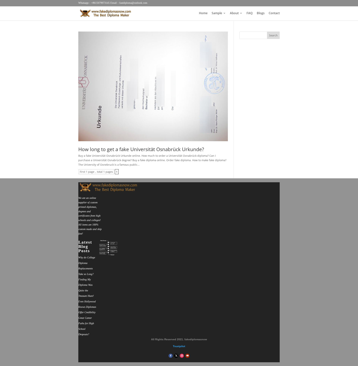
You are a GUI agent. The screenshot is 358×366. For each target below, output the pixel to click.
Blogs (261, 13)
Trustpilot (179, 346)
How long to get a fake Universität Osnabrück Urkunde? (141, 149)
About (234, 13)
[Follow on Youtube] (187, 356)
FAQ (249, 13)
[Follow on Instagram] (182, 356)
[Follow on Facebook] (171, 356)
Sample (217, 13)
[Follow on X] (176, 356)
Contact (274, 13)
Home (203, 13)
